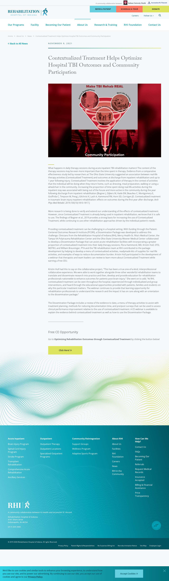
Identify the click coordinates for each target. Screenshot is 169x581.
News (29, 36)
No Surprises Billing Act (106, 546)
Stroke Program (16, 456)
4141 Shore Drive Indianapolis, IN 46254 (18, 520)
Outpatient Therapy (50, 444)
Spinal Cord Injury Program (17, 450)
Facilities (116, 448)
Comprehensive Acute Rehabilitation (19, 471)
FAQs (137, 451)
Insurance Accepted (140, 478)
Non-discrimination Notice (127, 546)
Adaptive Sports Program (84, 453)
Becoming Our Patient (142, 458)
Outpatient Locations (50, 448)
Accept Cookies (128, 573)
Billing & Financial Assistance (143, 486)
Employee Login (155, 546)
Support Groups (80, 444)
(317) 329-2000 (14, 527)
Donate (156, 9)
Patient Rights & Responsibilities (83, 546)
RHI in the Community (118, 472)
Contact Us (140, 446)
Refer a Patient (103, 9)
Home (10, 36)
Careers (135, 15)
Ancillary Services (16, 477)
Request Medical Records (143, 471)
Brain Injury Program (18, 444)
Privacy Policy (63, 546)
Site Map (143, 546)
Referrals (139, 464)
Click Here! (64, 350)
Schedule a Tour (129, 9)
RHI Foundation (118, 455)
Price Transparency (142, 494)
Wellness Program (81, 448)
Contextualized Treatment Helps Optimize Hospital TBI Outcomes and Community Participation (73, 36)
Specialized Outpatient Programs (51, 455)
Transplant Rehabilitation (15, 463)
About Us (20, 36)
